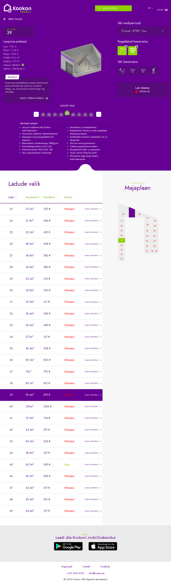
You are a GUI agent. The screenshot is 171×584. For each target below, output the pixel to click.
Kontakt (86, 566)
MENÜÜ (160, 10)
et (149, 8)
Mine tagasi (15, 19)
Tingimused (66, 566)
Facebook (105, 566)
